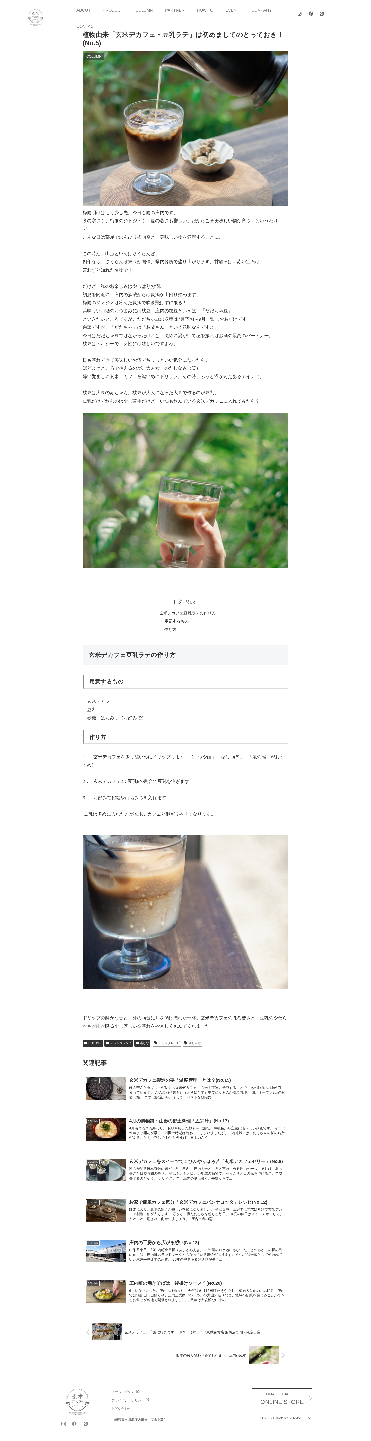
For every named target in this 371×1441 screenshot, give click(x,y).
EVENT (232, 10)
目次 (178, 601)
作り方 (170, 629)
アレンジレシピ (120, 1043)
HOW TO (205, 10)
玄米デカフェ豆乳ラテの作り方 (187, 613)
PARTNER (175, 10)
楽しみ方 (195, 1043)
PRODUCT (113, 10)
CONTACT (86, 26)
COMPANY (261, 10)
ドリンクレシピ (169, 1043)
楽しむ (144, 1043)
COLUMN (144, 10)
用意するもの (176, 621)
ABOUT (83, 10)
